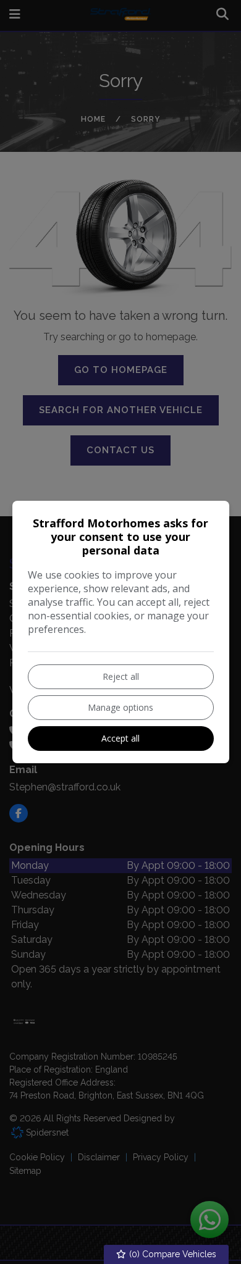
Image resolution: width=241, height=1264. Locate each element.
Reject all (121, 676)
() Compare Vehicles (171, 1254)
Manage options (120, 707)
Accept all (120, 738)
